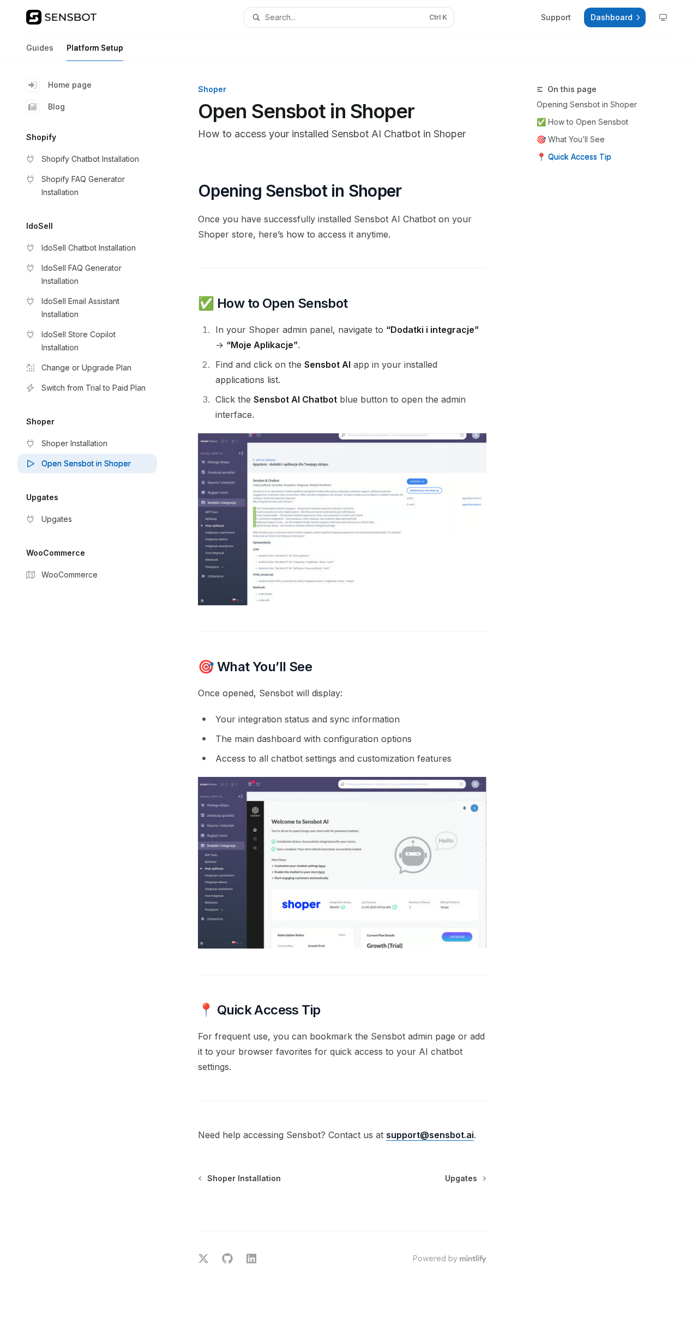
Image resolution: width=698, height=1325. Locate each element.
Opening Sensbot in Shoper (587, 104)
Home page (70, 84)
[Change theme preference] (663, 17)
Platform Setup (95, 47)
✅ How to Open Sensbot (582, 121)
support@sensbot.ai (430, 1134)
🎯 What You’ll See (571, 139)
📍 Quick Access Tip (574, 156)
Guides (39, 47)
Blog (56, 106)
